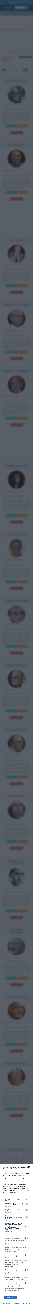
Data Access (16, 1303)
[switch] (26, 1204)
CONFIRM (10, 1297)
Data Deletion (6, 1303)
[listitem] (16, 1200)
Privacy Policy (26, 1303)
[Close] (29, 1167)
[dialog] (16, 1235)
